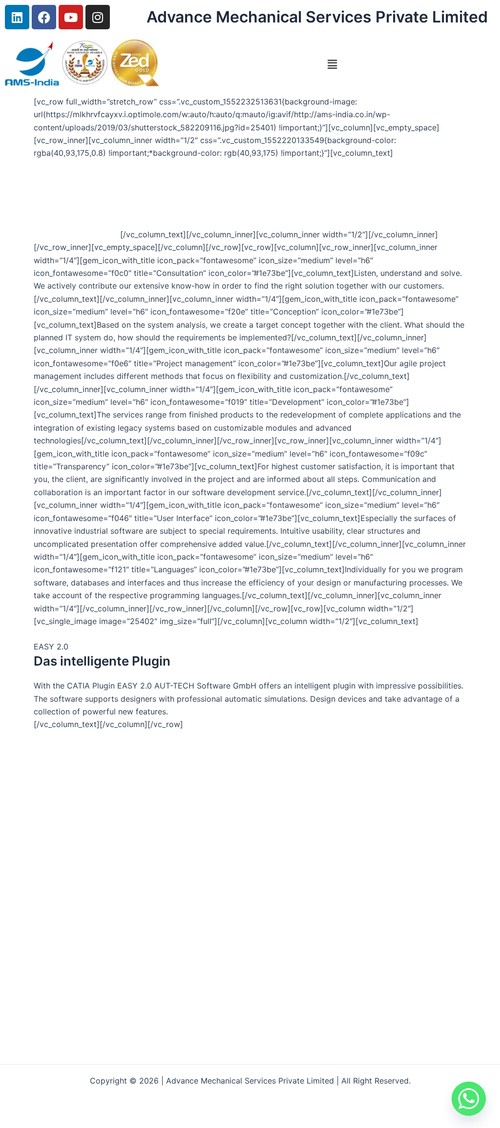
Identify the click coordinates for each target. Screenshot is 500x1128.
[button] (332, 65)
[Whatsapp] (469, 1099)
